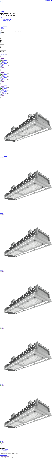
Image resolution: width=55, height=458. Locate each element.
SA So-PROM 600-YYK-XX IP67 (3, 93)
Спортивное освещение (3, 447)
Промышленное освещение (6, 31)
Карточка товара (5, 55)
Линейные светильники (5, 22)
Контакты (2, 27)
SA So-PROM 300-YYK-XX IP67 (3, 87)
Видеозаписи (2, 12)
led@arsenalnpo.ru (5, 455)
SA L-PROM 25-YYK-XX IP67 (3, 155)
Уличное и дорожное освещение (4, 446)
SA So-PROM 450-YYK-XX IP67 (3, 90)
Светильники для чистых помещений (6, 21)
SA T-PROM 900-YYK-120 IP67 (3, 79)
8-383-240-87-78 (1, 0)
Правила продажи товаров (4, 450)
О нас (1, 2)
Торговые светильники (5, 23)
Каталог (3, 31)
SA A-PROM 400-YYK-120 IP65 (3, 62)
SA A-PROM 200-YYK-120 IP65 (3, 59)
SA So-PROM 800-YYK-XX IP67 (3, 96)
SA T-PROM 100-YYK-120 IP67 (3, 65)
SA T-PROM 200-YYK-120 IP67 (3, 68)
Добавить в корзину (2, 51)
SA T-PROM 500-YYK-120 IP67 (3, 73)
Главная (1, 31)
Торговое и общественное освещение (5, 445)
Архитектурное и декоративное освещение (5, 444)
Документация (2, 28)
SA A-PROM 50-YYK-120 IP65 (3, 54)
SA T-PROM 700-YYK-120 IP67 (3, 76)
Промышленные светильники (5, 24)
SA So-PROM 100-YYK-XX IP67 (3, 82)
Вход (1, 17)
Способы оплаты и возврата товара (4, 449)
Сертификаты (2, 11)
